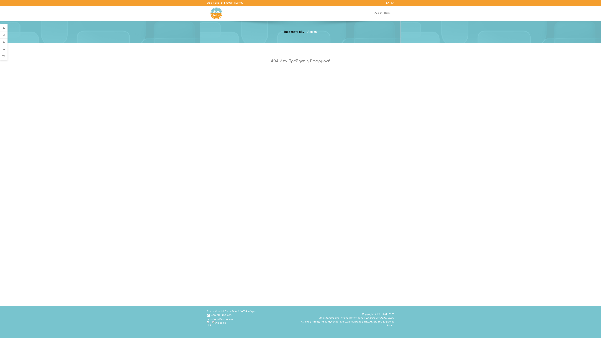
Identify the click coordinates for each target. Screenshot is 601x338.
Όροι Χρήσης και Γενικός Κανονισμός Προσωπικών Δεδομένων (356, 318)
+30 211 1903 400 (234, 3)
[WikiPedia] (4, 56)
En (392, 3)
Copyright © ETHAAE (378, 314)
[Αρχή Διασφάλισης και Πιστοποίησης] (216, 13)
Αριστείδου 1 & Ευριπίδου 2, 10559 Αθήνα (231, 311)
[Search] (4, 35)
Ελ (388, 3)
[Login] (4, 27)
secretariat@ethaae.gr (220, 319)
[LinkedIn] (4, 49)
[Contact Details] (4, 42)
